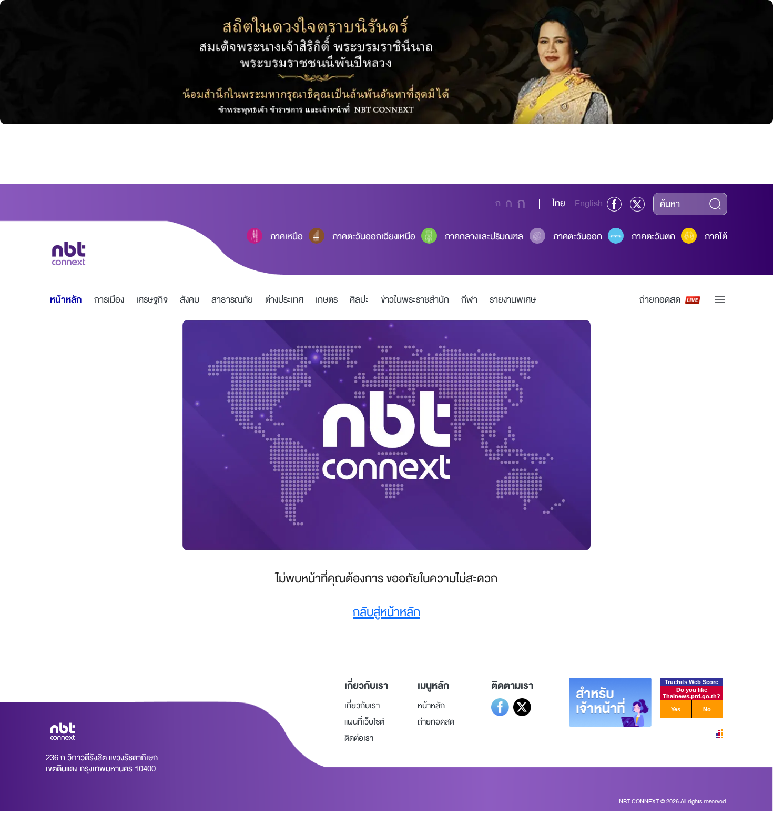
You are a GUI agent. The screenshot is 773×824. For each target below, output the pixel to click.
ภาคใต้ (716, 236)
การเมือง (109, 299)
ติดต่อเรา (358, 738)
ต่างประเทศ (284, 299)
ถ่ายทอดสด (659, 299)
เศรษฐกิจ (152, 299)
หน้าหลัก (66, 299)
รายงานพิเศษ (513, 299)
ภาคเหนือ (286, 236)
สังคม (189, 299)
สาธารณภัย (232, 299)
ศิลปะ (359, 299)
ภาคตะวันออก (577, 236)
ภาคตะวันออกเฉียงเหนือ (373, 236)
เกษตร (327, 299)
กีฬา (469, 299)
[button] (720, 299)
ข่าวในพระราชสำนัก (415, 299)
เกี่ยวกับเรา (362, 705)
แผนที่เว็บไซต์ (364, 722)
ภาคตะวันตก (653, 236)
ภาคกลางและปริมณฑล (484, 236)
